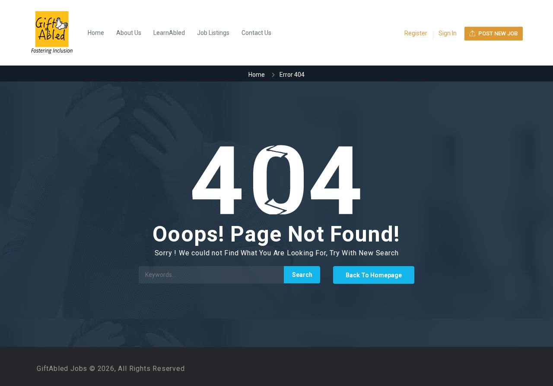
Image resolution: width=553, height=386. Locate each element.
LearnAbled (169, 32)
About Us (128, 32)
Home (96, 32)
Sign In (448, 33)
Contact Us (256, 32)
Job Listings (213, 32)
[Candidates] (56, 32)
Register (415, 33)
